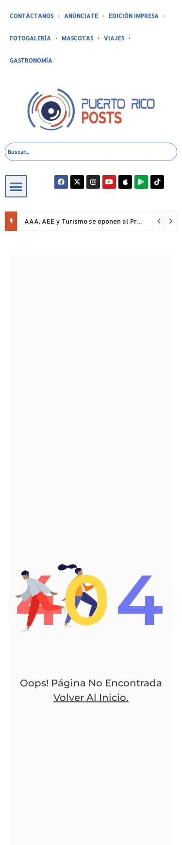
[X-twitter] (77, 182)
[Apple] (125, 182)
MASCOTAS (77, 38)
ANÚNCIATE (81, 15)
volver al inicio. (91, 697)
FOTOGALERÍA (30, 38)
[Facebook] (61, 182)
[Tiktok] (157, 182)
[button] (16, 186)
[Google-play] (141, 182)
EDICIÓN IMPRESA (134, 15)
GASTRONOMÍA (31, 60)
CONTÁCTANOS (31, 15)
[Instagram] (93, 182)
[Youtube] (109, 182)
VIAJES (114, 38)
